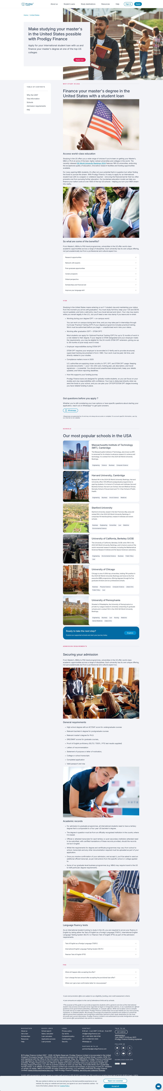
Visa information (33, 99)
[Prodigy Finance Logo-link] (27, 4)
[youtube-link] (123, 1053)
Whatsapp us (86, 1042)
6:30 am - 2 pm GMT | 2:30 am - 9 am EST (97, 1031)
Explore (130, 633)
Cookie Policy (64, 1086)
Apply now (79, 60)
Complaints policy (68, 1036)
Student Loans (69, 4)
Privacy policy (67, 1031)
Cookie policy (66, 1039)
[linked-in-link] (117, 1048)
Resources (105, 4)
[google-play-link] (117, 1063)
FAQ (28, 110)
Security (65, 1042)
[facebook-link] (123, 1048)
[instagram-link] (117, 1053)
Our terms (65, 1034)
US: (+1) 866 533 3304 (90, 1039)
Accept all (115, 1086)
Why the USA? (32, 95)
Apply (138, 4)
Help (117, 4)
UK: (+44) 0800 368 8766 (91, 1036)
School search (46, 1031)
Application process (48, 1039)
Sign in (128, 4)
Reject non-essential (115, 1081)
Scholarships (25, 1036)
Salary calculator (47, 1034)
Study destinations (88, 4)
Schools (30, 102)
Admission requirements (36, 106)
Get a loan (24, 1034)
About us (54, 4)
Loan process (46, 1042)
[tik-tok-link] (129, 1053)
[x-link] (129, 1048)
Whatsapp (72, 410)
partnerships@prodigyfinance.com (94, 1049)
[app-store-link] (123, 1063)
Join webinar (121, 1032)
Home (26, 15)
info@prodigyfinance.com (91, 1034)
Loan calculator (47, 1036)
